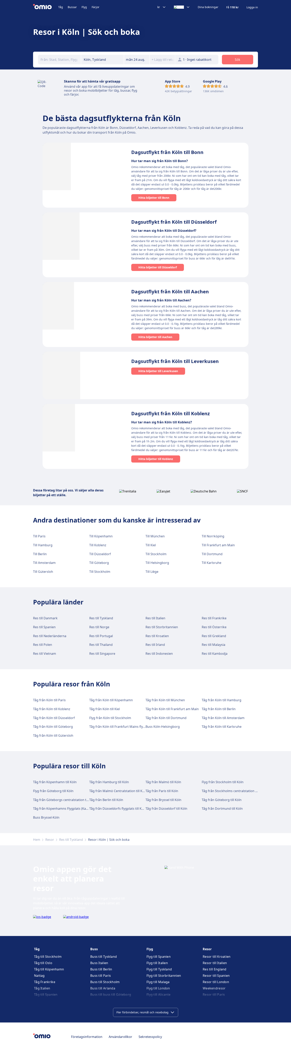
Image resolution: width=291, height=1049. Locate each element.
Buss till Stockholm (105, 982)
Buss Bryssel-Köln (46, 817)
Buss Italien (99, 963)
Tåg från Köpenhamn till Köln (55, 782)
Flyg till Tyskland (159, 969)
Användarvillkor (120, 1037)
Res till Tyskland (101, 618)
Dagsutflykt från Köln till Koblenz (170, 413)
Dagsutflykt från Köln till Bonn (167, 152)
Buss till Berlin (101, 969)
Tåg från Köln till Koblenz (51, 709)
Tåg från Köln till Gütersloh (53, 735)
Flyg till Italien (157, 963)
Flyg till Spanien (158, 956)
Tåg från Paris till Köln (162, 791)
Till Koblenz (97, 545)
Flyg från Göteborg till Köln (53, 791)
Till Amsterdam (44, 563)
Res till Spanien (44, 627)
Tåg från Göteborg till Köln (222, 800)
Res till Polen (42, 644)
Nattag (39, 975)
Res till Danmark (45, 618)
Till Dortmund (212, 554)
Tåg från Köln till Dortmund (166, 718)
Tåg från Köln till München (165, 700)
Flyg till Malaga (158, 982)
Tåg (60, 7)
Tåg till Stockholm (48, 956)
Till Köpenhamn (101, 536)
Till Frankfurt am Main (218, 545)
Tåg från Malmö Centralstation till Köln (118, 791)
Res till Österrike (214, 627)
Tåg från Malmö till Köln (163, 782)
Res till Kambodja (214, 653)
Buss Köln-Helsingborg (163, 726)
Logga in (252, 7)
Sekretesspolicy (150, 1037)
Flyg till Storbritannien (163, 975)
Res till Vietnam (44, 653)
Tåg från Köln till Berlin (219, 709)
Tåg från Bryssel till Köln (163, 800)
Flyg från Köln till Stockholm (110, 718)
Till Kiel (151, 545)
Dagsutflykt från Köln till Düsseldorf (174, 222)
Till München (155, 536)
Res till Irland (155, 644)
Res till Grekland (214, 636)
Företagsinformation (86, 1037)
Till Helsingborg (157, 563)
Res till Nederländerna (49, 636)
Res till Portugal (101, 636)
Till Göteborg (99, 563)
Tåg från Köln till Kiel (104, 709)
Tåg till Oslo (43, 963)
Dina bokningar (208, 7)
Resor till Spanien (216, 975)
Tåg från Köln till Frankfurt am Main (172, 709)
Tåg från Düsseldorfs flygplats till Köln (117, 808)
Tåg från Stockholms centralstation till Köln (234, 791)
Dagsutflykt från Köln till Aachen (170, 291)
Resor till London (216, 982)
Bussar (72, 7)
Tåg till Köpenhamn (49, 969)
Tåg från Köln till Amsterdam (223, 718)
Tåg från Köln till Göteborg (53, 726)
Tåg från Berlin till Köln (106, 800)
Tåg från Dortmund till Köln (222, 808)
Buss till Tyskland (103, 956)
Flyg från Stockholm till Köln (222, 782)
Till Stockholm (156, 554)
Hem (36, 839)
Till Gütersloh (43, 571)
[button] (136, 59)
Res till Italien (155, 618)
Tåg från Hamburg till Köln (109, 782)
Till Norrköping (213, 536)
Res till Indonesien (159, 653)
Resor (49, 839)
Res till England (214, 969)
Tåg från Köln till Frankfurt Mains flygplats (120, 726)
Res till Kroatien (157, 636)
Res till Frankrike (214, 618)
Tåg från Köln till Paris (49, 700)
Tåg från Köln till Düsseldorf (54, 718)
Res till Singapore (102, 653)
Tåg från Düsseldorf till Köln (166, 808)
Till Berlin (40, 554)
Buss (94, 949)
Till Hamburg (42, 545)
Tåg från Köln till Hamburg (221, 700)
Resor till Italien (215, 963)
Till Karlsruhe (211, 563)
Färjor (95, 7)
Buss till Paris (100, 975)
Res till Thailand (101, 644)
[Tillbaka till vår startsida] (45, 7)
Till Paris (39, 536)
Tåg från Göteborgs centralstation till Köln (64, 800)
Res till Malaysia (213, 644)
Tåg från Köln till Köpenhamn (111, 700)
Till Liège (152, 571)
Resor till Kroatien (217, 956)
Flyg (84, 7)
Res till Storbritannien (162, 627)
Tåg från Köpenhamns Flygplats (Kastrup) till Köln (70, 808)
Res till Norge (99, 627)
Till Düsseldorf (100, 554)
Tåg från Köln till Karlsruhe (222, 726)
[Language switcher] (182, 7)
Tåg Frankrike (44, 982)
